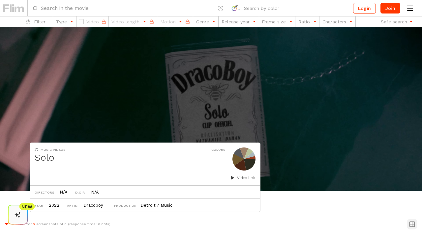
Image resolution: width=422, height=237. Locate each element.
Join (390, 8)
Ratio (304, 21)
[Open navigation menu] (410, 8)
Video (92, 21)
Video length (125, 21)
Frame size (274, 21)
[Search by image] (220, 8)
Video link (246, 177)
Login (364, 8)
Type (61, 21)
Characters (334, 21)
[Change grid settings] (412, 224)
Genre (202, 21)
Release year (236, 21)
